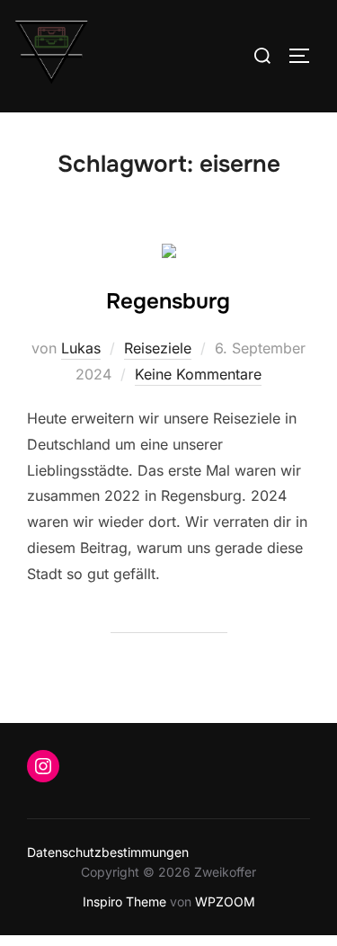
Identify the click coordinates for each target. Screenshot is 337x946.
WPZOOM (225, 901)
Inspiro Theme (124, 901)
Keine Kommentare (198, 374)
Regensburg (168, 301)
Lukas (81, 348)
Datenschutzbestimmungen (108, 852)
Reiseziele (157, 348)
